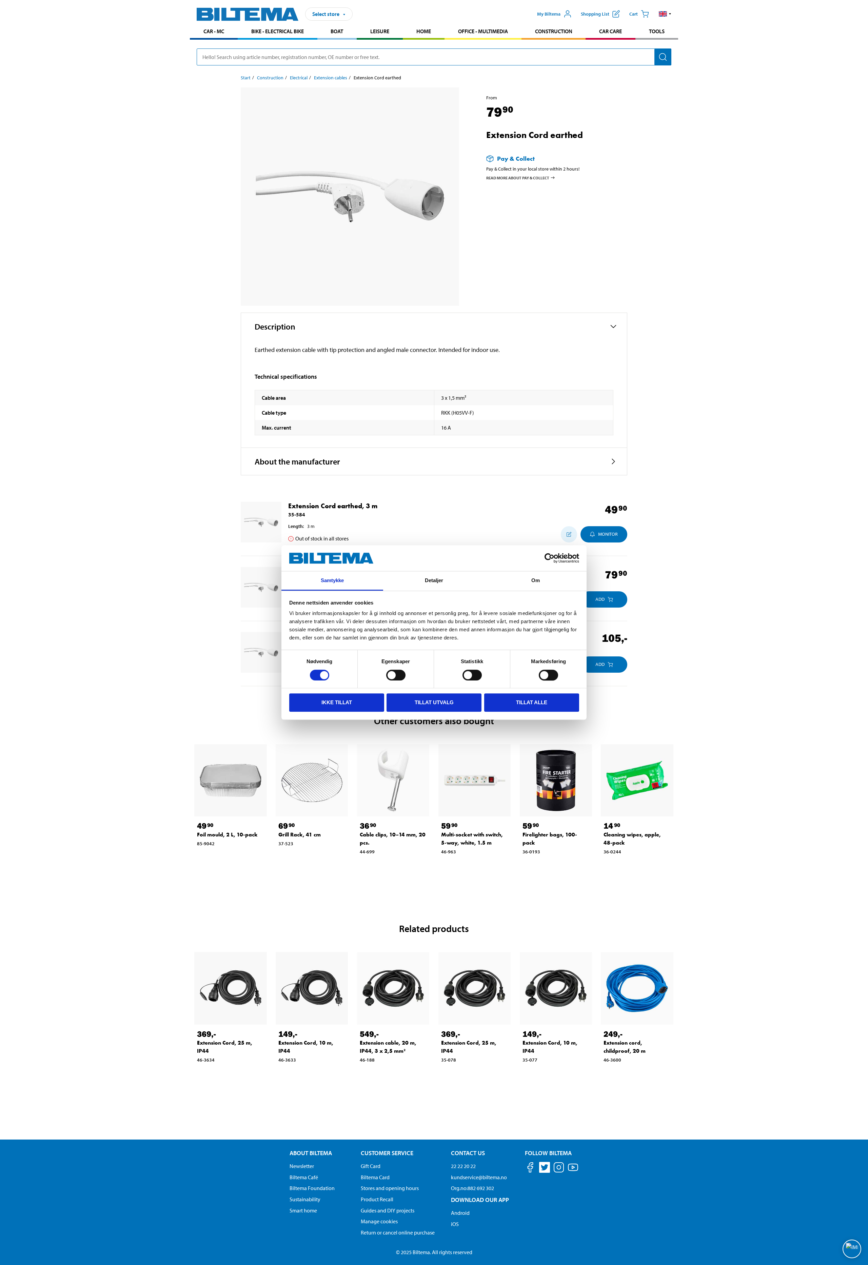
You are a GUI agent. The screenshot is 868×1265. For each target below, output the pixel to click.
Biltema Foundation (312, 1188)
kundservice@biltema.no (479, 1177)
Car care (610, 31)
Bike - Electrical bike (277, 31)
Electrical (299, 78)
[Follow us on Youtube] (573, 1170)
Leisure (379, 31)
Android (460, 1212)
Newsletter (302, 1166)
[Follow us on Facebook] (530, 1168)
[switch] (396, 675)
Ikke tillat (336, 702)
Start (246, 78)
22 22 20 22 (463, 1166)
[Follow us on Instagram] (558, 1168)
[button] (665, 14)
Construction (553, 31)
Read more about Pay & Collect (517, 177)
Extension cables (330, 78)
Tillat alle (531, 702)
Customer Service (387, 1153)
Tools (657, 31)
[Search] (662, 56)
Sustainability (305, 1199)
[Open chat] (852, 1249)
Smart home (303, 1210)
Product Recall (377, 1199)
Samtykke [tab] (332, 581)
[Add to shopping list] (569, 534)
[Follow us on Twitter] (544, 1168)
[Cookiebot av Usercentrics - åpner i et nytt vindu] (549, 558)
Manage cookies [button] (379, 1221)
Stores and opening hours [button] (390, 1188)
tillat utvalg (434, 702)
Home (423, 31)
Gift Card (370, 1166)
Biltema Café (304, 1177)
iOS (455, 1224)
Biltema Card (375, 1177)
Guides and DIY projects (387, 1210)
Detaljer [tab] (434, 581)
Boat (337, 31)
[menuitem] (214, 32)
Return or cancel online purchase (398, 1232)
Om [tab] (535, 581)
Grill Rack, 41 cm (299, 834)
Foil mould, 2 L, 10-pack (227, 834)
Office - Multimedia (483, 31)
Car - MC (213, 31)
